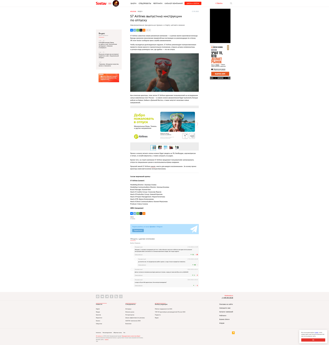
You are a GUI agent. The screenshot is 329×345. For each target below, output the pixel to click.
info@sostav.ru (229, 295)
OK (313, 340)
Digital (98, 309)
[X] (140, 30)
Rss (124, 332)
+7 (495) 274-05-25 (227, 298)
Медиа (98, 312)
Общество (99, 323)
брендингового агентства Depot (131, 336)
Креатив (98, 315)
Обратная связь (117, 332)
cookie (316, 332)
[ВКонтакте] (131, 30)
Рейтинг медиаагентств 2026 (163, 309)
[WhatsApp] (137, 30)
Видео (102, 33)
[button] (197, 107)
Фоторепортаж (129, 315)
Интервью (128, 309)
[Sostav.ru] (102, 3)
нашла (153, 166)
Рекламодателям (107, 332)
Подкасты (158, 315)
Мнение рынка (129, 312)
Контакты (98, 332)
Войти (132, 243)
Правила (137, 243)
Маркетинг (99, 317)
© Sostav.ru (99, 336)
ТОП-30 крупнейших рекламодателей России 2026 (170, 312)
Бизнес (98, 320)
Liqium (106, 339)
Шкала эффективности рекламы (135, 317)
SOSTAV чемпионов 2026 (133, 320)
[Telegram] (134, 30)
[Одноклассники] (144, 30)
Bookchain (128, 323)
